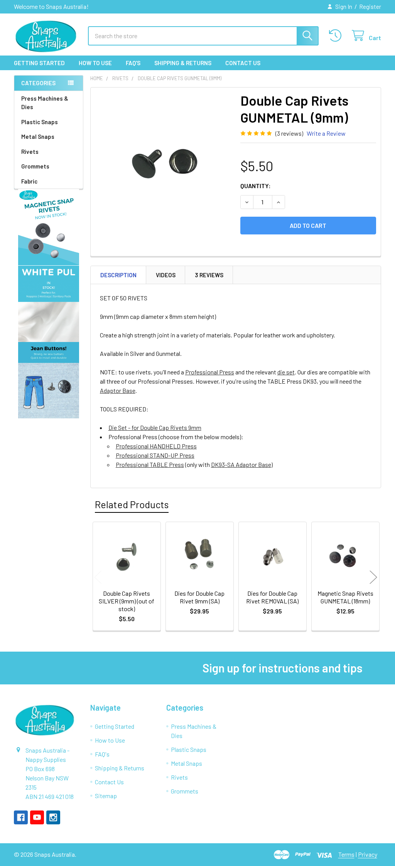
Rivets (30, 151)
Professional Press (209, 372)
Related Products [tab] (132, 504)
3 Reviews (209, 274)
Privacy (367, 854)
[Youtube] (37, 817)
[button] (48, 227)
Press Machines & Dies (44, 103)
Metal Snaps (37, 136)
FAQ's (133, 62)
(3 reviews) (289, 133)
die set (286, 372)
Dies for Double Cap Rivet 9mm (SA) (199, 597)
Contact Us (242, 62)
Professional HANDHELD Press (156, 446)
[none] (163, 160)
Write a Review (326, 133)
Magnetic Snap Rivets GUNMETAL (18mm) (345, 597)
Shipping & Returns (182, 62)
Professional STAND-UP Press (155, 455)
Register (370, 6)
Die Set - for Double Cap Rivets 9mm (154, 427)
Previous (98, 577)
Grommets (35, 166)
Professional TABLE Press (150, 464)
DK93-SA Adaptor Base (241, 464)
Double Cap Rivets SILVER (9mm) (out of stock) (126, 601)
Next (373, 577)
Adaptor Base (117, 390)
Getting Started (39, 62)
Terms (346, 854)
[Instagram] (53, 817)
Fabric (29, 181)
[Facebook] (21, 817)
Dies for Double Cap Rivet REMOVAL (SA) (272, 597)
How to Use (95, 62)
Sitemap (106, 795)
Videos (166, 274)
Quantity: (255, 185)
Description (118, 274)
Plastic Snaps (39, 121)
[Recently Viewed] (337, 36)
